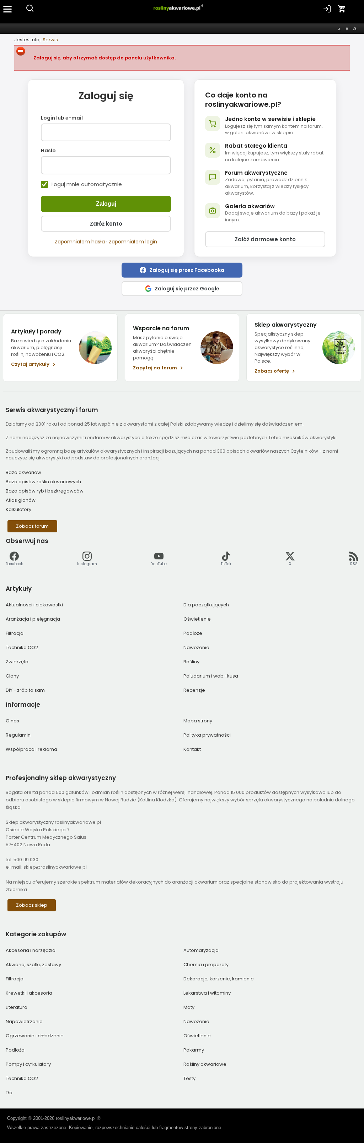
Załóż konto (106, 223)
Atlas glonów (21, 500)
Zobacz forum (32, 526)
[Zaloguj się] (327, 9)
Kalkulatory (18, 509)
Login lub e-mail (62, 118)
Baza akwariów (23, 472)
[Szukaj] (30, 10)
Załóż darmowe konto (265, 239)
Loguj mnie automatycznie (87, 184)
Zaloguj (106, 204)
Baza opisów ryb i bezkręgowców (45, 491)
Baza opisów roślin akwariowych (43, 481)
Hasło (48, 151)
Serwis (50, 39)
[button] (182, 270)
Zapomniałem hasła (80, 241)
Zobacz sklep (31, 905)
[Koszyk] (342, 9)
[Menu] (8, 8)
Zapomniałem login (133, 241)
